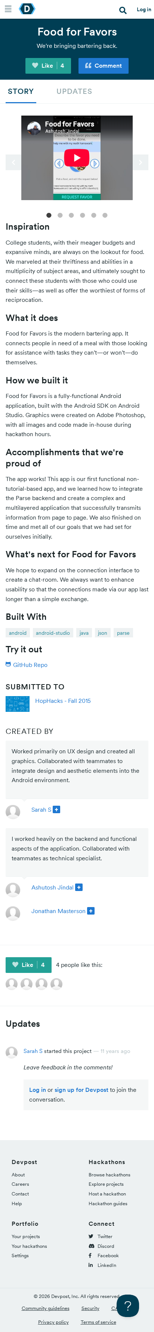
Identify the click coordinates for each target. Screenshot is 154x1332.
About (18, 1175)
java (84, 633)
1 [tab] (49, 214)
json (102, 633)
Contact (20, 1194)
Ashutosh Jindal (52, 887)
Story (21, 91)
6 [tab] (105, 214)
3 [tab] (71, 214)
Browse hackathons (109, 1175)
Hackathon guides (108, 1203)
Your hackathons (29, 1246)
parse (123, 633)
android (18, 633)
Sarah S (41, 809)
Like (52, 65)
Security (90, 1308)
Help (17, 1203)
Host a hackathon (107, 1194)
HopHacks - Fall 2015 (63, 700)
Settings (20, 1255)
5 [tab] (94, 214)
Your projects (26, 1236)
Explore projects (106, 1184)
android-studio (53, 633)
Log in (144, 9)
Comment (107, 65)
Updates (74, 91)
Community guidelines (46, 1308)
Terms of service (98, 1322)
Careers (20, 1184)
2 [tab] (60, 214)
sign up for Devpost (81, 1089)
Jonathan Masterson (58, 911)
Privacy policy (53, 1322)
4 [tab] (82, 214)
